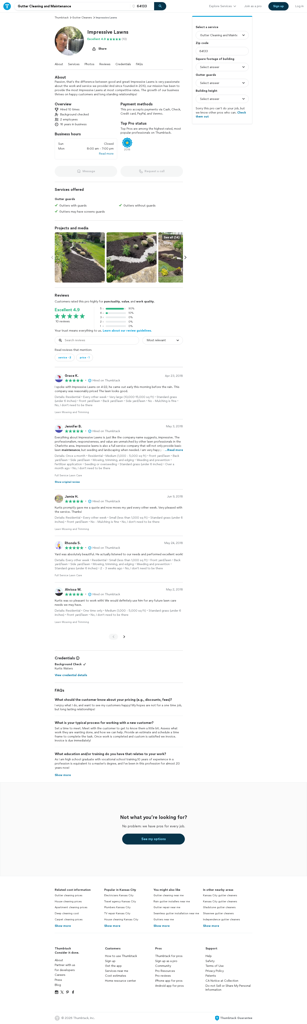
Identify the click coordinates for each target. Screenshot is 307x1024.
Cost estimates (115, 976)
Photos (89, 64)
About (59, 64)
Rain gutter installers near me (172, 901)
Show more (63, 926)
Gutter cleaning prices (68, 895)
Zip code (202, 43)
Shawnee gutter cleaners (218, 913)
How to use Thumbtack (121, 956)
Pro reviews (163, 976)
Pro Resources (165, 971)
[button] (69, 41)
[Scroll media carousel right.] (185, 257)
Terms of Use (215, 966)
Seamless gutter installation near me (176, 913)
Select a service (207, 27)
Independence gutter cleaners (221, 919)
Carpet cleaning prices (68, 919)
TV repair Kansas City (117, 913)
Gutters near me (164, 919)
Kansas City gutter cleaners (220, 895)
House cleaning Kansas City (121, 919)
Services (74, 64)
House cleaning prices (68, 901)
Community (163, 966)
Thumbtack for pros (169, 956)
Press (58, 980)
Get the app (113, 966)
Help (209, 956)
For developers (65, 970)
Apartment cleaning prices (71, 907)
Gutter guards (206, 75)
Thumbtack (62, 17)
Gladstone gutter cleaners (219, 907)
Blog (58, 985)
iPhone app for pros (169, 981)
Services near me (116, 971)
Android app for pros (169, 986)
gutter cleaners (82, 17)
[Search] (160, 6)
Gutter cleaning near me (169, 895)
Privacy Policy (215, 971)
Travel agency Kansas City (120, 901)
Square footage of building (215, 59)
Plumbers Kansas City (117, 907)
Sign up (110, 961)
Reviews (104, 64)
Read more (106, 153)
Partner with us (65, 965)
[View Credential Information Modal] (77, 658)
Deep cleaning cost (67, 913)
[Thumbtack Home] (7, 6)
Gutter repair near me (167, 907)
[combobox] (72, 6)
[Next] (124, 637)
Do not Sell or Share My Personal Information (228, 988)
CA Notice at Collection (222, 981)
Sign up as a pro (166, 961)
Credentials (123, 64)
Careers (60, 975)
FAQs (139, 64)
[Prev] (113, 637)
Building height (206, 91)
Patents (211, 976)
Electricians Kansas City (118, 895)
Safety (210, 961)
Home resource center (120, 981)
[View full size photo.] (80, 257)
